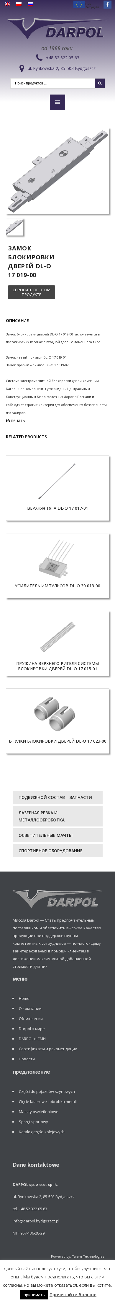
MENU (57, 102)
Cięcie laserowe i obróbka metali (48, 1101)
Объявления (31, 1018)
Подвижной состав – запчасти (55, 797)
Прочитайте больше (73, 1294)
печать (17, 420)
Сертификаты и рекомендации (48, 1048)
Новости (27, 1058)
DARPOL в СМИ (32, 1038)
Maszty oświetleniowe (38, 1111)
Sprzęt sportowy (33, 1121)
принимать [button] (34, 1294)
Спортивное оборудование (51, 850)
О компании (30, 1008)
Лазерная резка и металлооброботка (42, 816)
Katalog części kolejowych (42, 1131)
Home (24, 998)
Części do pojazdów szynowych (47, 1091)
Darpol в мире (32, 1028)
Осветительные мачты (46, 835)
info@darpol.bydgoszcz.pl (36, 1221)
